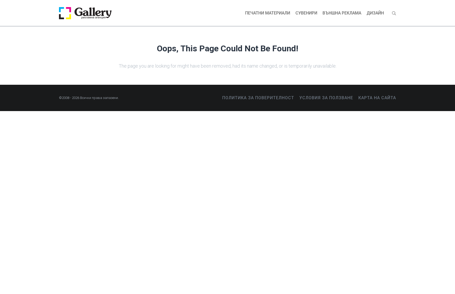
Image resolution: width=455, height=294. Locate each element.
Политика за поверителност (258, 97)
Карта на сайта (377, 97)
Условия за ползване (326, 97)
